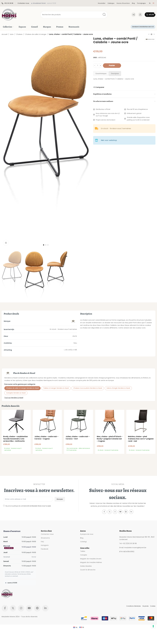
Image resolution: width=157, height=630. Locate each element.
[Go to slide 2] (45, 244)
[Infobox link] (7, 3)
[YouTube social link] (120, 512)
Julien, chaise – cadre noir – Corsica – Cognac (46, 437)
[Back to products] (151, 34)
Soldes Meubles (86, 566)
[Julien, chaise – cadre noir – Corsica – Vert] (78, 422)
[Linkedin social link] (131, 512)
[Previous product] (149, 34)
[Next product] (154, 34)
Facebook (44, 549)
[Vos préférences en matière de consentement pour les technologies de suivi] (153, 626)
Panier (112, 65)
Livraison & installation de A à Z (143, 27)
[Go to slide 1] (43, 244)
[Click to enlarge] (6, 242)
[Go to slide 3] (47, 244)
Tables (82, 551)
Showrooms (45, 538)
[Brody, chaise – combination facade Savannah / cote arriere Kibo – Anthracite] (16, 422)
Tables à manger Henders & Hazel (56, 388)
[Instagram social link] (115, 512)
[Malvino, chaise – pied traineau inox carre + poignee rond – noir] (140, 422)
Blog (81, 538)
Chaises (19, 34)
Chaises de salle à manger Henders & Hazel (22, 388)
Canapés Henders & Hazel (16, 393)
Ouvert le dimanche (87, 570)
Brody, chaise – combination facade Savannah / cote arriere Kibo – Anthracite (15, 438)
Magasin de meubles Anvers (90, 559)
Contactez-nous (47, 534)
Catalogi (83, 542)
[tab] (101, 73)
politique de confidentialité (21, 506)
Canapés (83, 555)
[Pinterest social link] (126, 512)
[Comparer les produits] (133, 14)
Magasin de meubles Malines (91, 562)
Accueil (4, 34)
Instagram (45, 545)
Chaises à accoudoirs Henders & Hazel (87, 388)
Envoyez (60, 499)
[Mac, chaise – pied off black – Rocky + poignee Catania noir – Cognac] (109, 422)
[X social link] (109, 512)
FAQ (42, 542)
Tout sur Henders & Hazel (13, 398)
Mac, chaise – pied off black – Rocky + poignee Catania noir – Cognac (109, 438)
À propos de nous (86, 534)
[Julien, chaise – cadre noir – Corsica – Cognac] (47, 422)
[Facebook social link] (104, 512)
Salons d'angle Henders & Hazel (118, 388)
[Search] (104, 14)
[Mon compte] (140, 14)
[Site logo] (9, 14)
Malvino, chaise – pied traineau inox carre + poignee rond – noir (141, 438)
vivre (11, 34)
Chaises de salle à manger (35, 34)
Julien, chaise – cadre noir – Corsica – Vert (78, 437)
